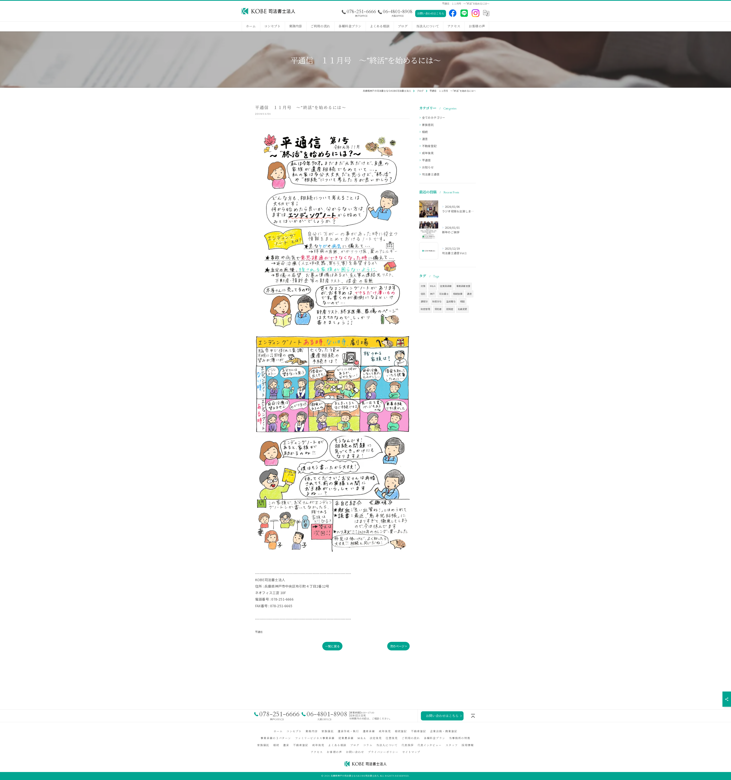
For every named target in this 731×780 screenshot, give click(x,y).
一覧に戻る (332, 646)
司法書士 (443, 294)
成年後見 (428, 153)
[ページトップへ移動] (473, 716)
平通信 (259, 632)
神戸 (432, 294)
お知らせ (428, 167)
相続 (425, 132)
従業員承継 (446, 286)
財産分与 (437, 301)
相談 (462, 301)
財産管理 (425, 309)
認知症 (449, 309)
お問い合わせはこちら (430, 13)
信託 (423, 294)
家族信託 (428, 125)
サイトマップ (411, 752)
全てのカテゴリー (433, 118)
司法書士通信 (430, 174)
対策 (423, 286)
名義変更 (462, 309)
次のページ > (398, 646)
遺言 (425, 139)
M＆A (433, 286)
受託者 (438, 309)
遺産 (469, 294)
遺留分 (424, 301)
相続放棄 (457, 294)
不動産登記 (429, 146)
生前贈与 (451, 301)
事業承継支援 (463, 286)
